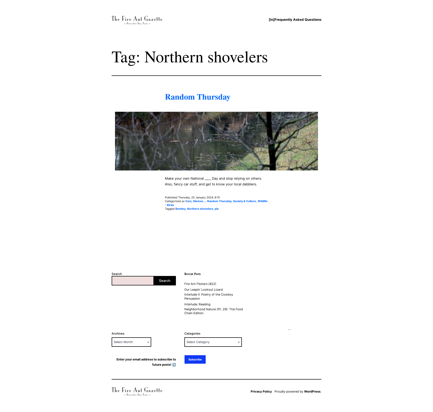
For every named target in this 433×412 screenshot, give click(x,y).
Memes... (199, 201)
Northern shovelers (200, 208)
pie (217, 208)
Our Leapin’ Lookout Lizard (203, 289)
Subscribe (195, 359)
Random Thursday (198, 96)
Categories (192, 333)
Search (117, 274)
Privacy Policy (261, 391)
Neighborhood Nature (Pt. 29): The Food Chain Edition (213, 311)
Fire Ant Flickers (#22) (200, 284)
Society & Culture (244, 201)
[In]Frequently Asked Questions (295, 20)
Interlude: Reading (197, 304)
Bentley (180, 208)
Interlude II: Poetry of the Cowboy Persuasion (208, 296)
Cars (188, 201)
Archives (118, 333)
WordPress (312, 391)
